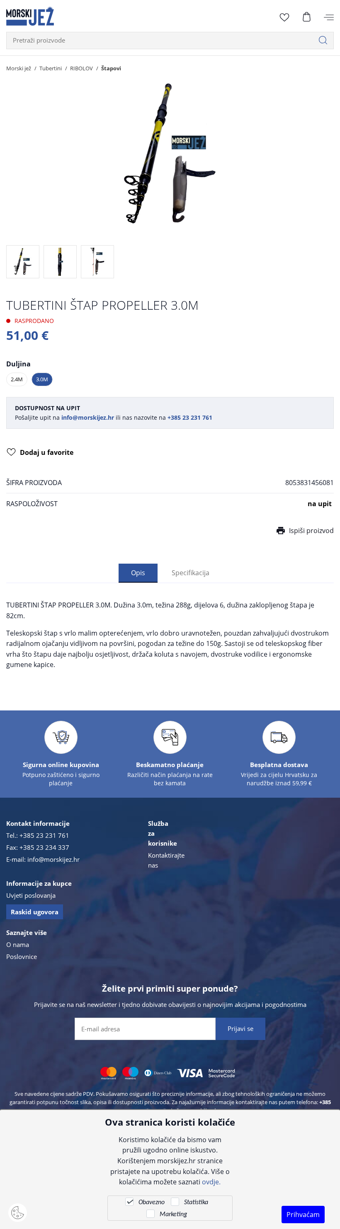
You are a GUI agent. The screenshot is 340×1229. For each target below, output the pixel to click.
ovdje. (211, 1181)
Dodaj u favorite (46, 452)
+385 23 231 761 (44, 835)
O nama (17, 944)
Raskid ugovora (34, 912)
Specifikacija (190, 572)
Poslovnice (21, 956)
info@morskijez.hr (53, 859)
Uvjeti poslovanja (31, 895)
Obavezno (151, 1202)
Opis (138, 572)
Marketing (173, 1214)
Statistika (196, 1202)
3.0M (42, 379)
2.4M (17, 379)
